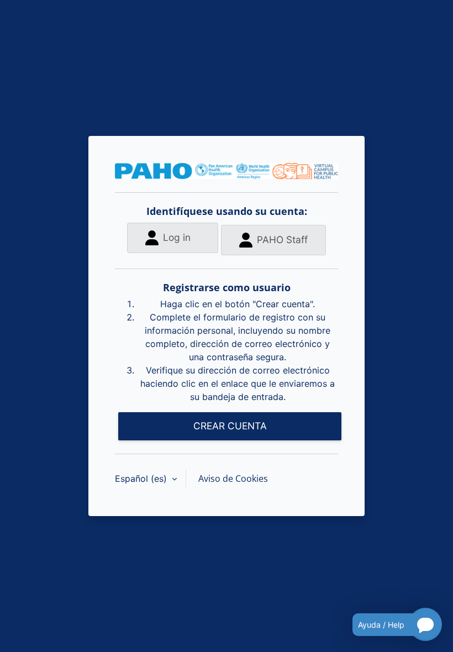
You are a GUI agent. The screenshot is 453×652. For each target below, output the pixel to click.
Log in (177, 237)
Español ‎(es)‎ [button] (142, 478)
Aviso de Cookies (233, 478)
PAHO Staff (282, 239)
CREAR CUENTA (230, 426)
